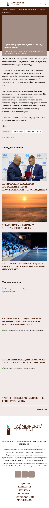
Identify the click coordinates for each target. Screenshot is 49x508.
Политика (24, 493)
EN (41, 4)
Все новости (42, 409)
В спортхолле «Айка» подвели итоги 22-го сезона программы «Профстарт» (23, 266)
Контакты (24, 487)
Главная (4, 9)
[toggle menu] (3, 4)
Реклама (24, 490)
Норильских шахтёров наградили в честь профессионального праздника (24, 186)
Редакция (24, 483)
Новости (12, 9)
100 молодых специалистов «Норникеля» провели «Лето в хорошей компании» (22, 321)
